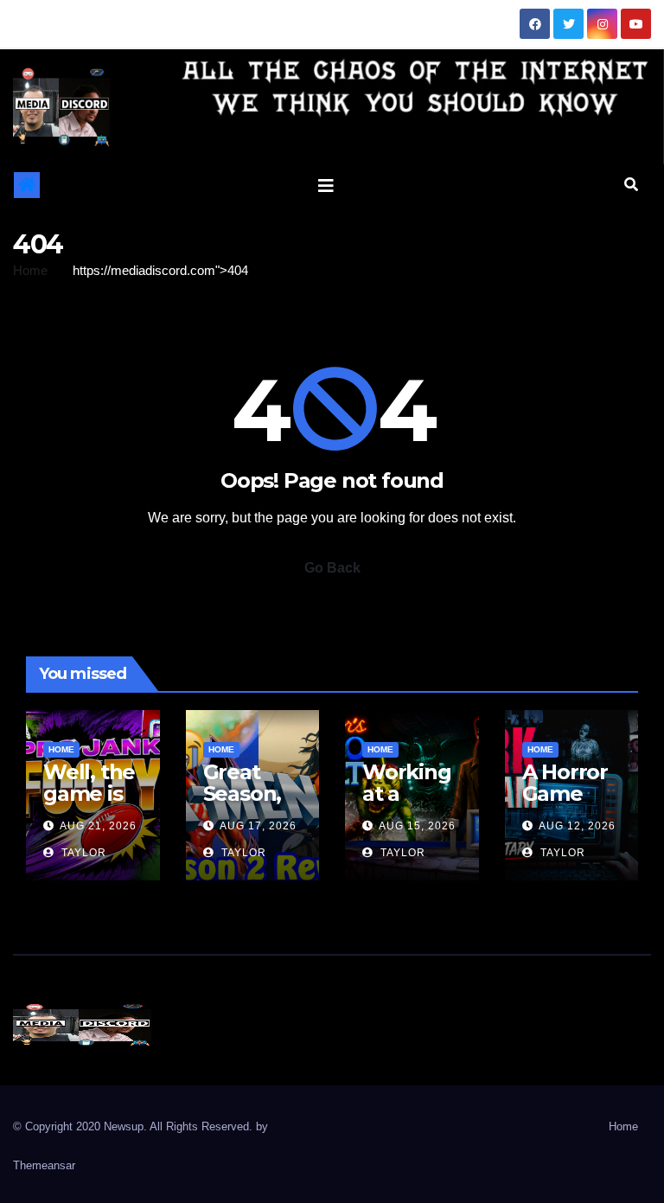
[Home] (27, 185)
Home (30, 270)
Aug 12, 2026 (577, 826)
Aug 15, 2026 (417, 826)
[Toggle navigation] (326, 185)
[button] (631, 184)
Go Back (332, 567)
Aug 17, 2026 (258, 826)
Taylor (82, 853)
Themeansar (44, 1165)
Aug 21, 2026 (98, 826)
